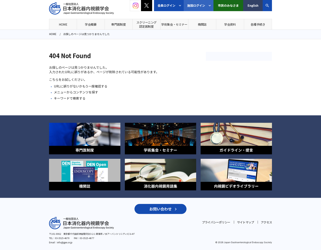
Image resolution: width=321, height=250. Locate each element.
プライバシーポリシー (216, 222)
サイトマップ (245, 222)
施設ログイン (196, 5)
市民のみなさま (228, 5)
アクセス (266, 222)
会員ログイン (166, 5)
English (253, 5)
